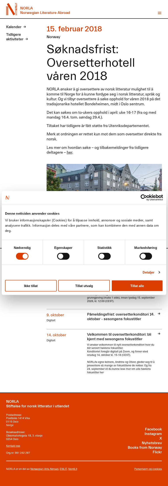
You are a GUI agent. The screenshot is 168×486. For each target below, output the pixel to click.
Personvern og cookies (148, 469)
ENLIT (63, 469)
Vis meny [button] (159, 13)
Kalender (13, 27)
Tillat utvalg (84, 285)
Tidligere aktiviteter (14, 36)
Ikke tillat (31, 285)
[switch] (63, 256)
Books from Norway (145, 447)
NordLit (72, 469)
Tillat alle (137, 285)
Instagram (153, 434)
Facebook (153, 429)
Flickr (157, 452)
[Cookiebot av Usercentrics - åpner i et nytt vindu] (144, 197)
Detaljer (149, 272)
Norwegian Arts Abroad (44, 469)
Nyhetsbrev (152, 443)
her (69, 152)
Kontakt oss (13, 446)
